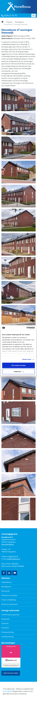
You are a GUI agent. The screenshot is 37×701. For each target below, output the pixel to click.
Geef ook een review (10, 673)
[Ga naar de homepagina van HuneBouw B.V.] (18, 6)
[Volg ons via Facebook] (3, 573)
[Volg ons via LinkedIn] (9, 573)
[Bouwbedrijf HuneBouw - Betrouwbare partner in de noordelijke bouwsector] (2, 22)
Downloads (5, 619)
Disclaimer (5, 628)
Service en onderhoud (9, 604)
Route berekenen (7, 544)
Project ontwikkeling (8, 600)
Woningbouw (19, 22)
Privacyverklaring (7, 632)
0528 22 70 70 (10, 15)
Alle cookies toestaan (18, 365)
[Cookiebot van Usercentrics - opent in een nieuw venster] (26, 328)
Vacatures (5, 623)
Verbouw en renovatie (9, 595)
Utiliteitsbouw (6, 582)
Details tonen (26, 359)
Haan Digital (7, 691)
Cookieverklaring (7, 637)
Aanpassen (17, 371)
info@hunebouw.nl (13, 559)
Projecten (9, 22)
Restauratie (5, 591)
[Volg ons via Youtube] (14, 573)
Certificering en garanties (10, 615)
